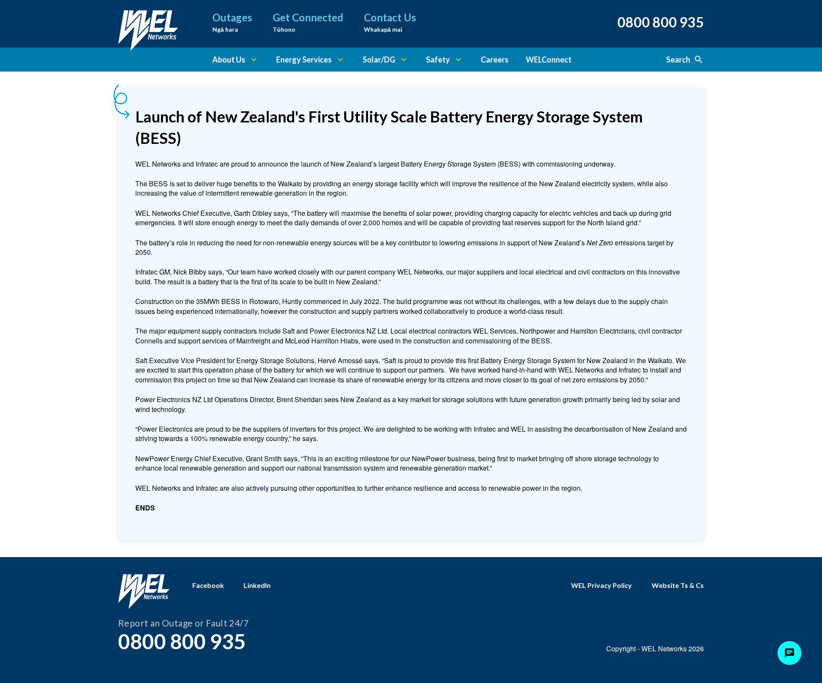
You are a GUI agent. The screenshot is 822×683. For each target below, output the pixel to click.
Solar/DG (379, 59)
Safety (438, 59)
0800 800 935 (660, 22)
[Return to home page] (148, 23)
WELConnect (549, 59)
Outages (232, 22)
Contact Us (390, 22)
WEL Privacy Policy (601, 585)
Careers (495, 59)
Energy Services (304, 59)
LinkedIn (257, 585)
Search (678, 59)
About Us (228, 59)
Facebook (208, 585)
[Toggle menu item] (254, 59)
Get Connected (308, 22)
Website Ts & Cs (678, 585)
